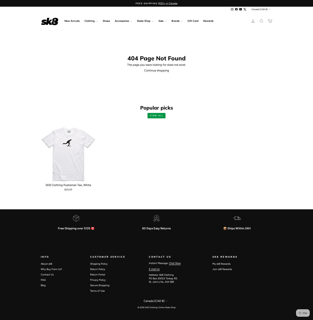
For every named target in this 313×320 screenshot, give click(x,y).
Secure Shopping (99, 285)
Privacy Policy (98, 279)
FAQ (43, 279)
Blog (43, 285)
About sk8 (46, 263)
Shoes (106, 20)
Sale (161, 20)
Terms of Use (97, 290)
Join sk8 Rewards (222, 269)
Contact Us (47, 274)
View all (156, 115)
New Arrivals (72, 20)
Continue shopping (156, 70)
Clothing (89, 20)
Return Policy (97, 269)
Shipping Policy (99, 263)
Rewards (208, 20)
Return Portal (97, 274)
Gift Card (192, 20)
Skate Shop (144, 20)
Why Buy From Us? (51, 269)
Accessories (122, 20)
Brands (175, 20)
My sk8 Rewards (221, 263)
